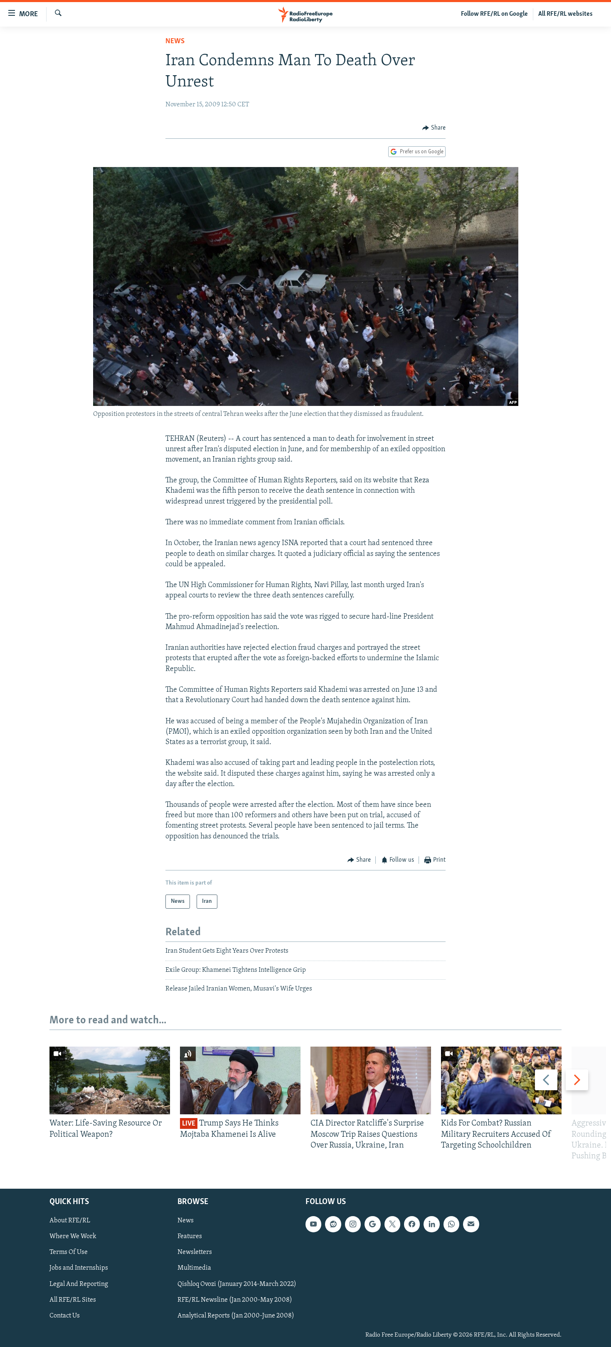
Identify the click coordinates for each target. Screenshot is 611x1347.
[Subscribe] (471, 1224)
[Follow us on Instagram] (353, 1224)
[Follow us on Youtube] (313, 1224)
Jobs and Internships (78, 1268)
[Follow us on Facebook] (412, 1224)
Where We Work (72, 1237)
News (175, 41)
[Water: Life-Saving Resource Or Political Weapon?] (109, 1080)
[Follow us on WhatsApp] (451, 1224)
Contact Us (64, 1316)
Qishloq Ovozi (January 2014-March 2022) (236, 1284)
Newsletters (194, 1252)
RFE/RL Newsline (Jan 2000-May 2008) (234, 1300)
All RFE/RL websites (565, 14)
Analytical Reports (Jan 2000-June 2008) (235, 1316)
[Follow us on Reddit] (333, 1224)
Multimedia (194, 1268)
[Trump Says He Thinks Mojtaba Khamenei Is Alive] (240, 1080)
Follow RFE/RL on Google (494, 14)
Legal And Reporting (78, 1284)
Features (189, 1237)
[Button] (434, 128)
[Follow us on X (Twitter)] (392, 1224)
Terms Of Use (68, 1252)
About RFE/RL (69, 1221)
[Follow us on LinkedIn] (431, 1224)
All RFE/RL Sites (72, 1300)
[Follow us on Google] (372, 1224)
